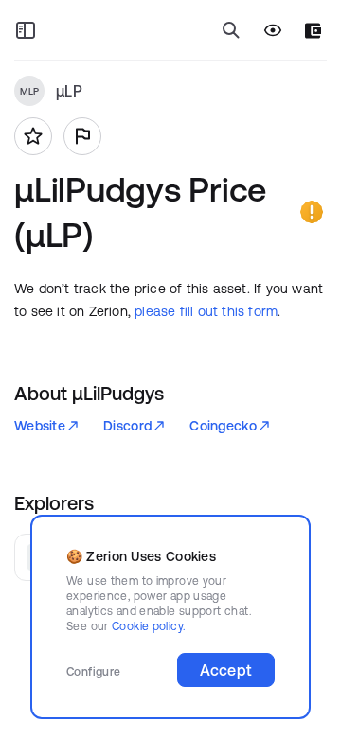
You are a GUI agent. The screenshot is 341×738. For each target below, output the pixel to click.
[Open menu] (26, 30)
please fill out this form (206, 311)
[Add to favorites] (33, 136)
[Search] (231, 30)
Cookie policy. (148, 626)
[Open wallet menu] (313, 30)
